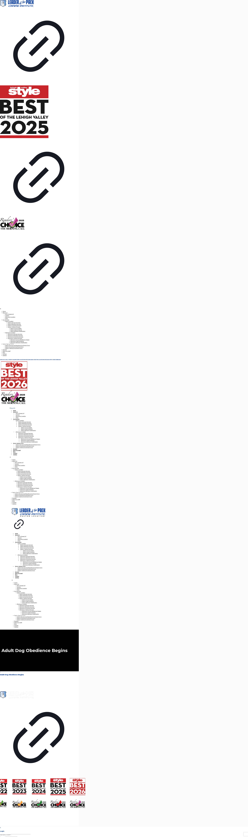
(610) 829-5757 (8, 684)
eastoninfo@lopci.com (9, 687)
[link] (39, 734)
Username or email (5, 834)
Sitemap (2, 689)
